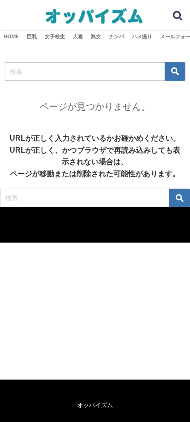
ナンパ (116, 36)
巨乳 (32, 36)
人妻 (78, 36)
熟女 (96, 36)
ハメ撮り (142, 36)
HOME (11, 36)
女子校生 (55, 36)
